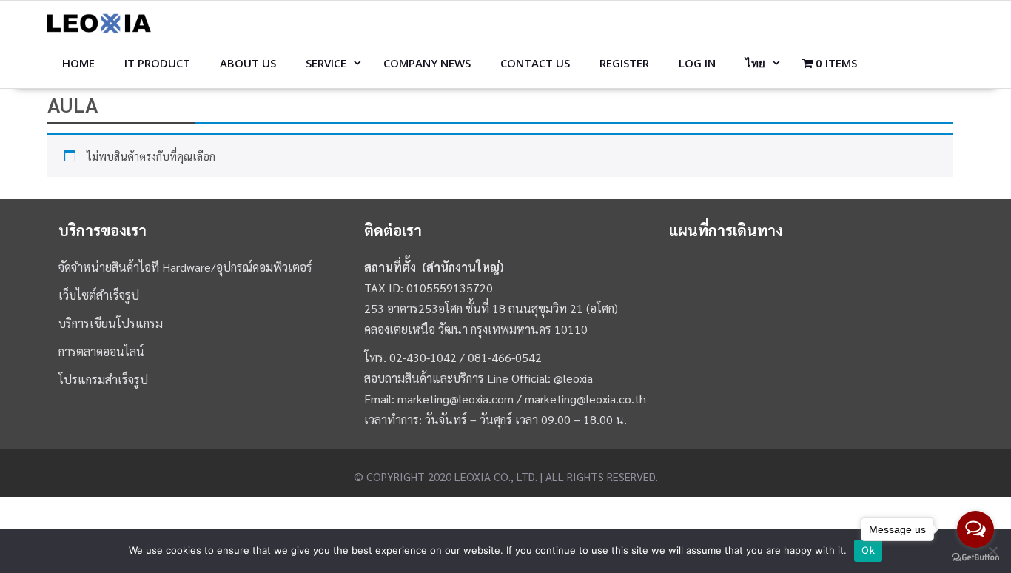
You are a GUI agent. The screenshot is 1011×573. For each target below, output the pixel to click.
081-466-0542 (505, 357)
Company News (427, 63)
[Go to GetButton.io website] (975, 558)
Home (78, 63)
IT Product (157, 63)
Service (326, 63)
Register (624, 63)
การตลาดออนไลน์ (101, 351)
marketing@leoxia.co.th (585, 398)
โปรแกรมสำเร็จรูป (103, 379)
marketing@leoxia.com (455, 398)
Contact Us (535, 63)
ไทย (755, 63)
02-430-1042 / (428, 357)
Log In (697, 63)
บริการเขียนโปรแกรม (110, 323)
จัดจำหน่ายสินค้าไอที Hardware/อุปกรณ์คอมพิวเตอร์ (185, 267)
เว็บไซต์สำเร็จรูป (98, 295)
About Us (248, 63)
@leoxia (573, 378)
